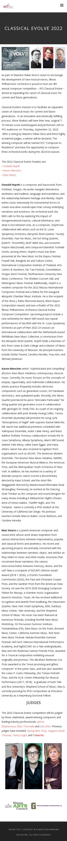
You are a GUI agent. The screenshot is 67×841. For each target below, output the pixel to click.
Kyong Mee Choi (36, 730)
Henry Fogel (20, 735)
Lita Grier (45, 726)
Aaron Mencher (12, 170)
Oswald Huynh (11, 166)
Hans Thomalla (25, 726)
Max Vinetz (9, 175)
